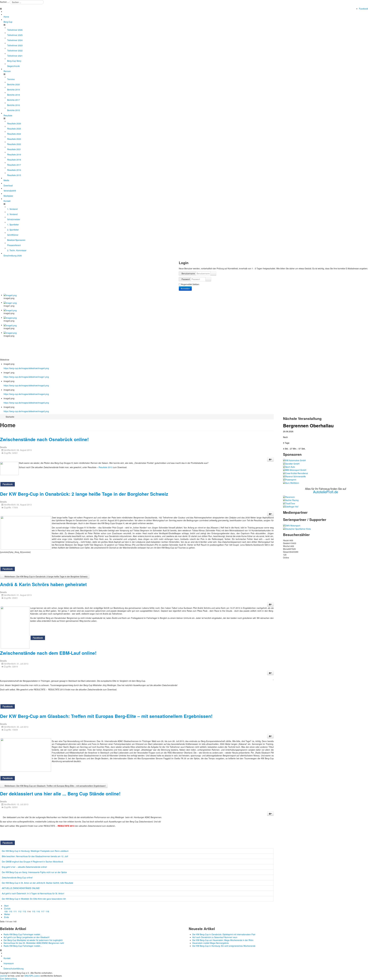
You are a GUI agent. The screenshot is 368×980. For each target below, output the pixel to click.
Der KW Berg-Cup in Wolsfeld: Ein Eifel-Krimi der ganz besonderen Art (34, 898)
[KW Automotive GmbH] (294, 460)
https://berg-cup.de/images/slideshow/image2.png (26, 411)
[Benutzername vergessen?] (213, 273)
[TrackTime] (289, 503)
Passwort (186, 279)
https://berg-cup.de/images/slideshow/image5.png (26, 402)
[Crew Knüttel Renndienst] (295, 472)
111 (15, 911)
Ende (6, 917)
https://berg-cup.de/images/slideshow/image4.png (26, 394)
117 (42, 911)
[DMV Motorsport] (291, 525)
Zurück (7, 908)
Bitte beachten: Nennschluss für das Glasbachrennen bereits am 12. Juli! (35, 856)
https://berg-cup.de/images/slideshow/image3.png (26, 385)
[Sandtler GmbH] (291, 463)
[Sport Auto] (289, 466)
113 (24, 911)
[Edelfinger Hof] (290, 506)
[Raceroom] (289, 496)
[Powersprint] (289, 479)
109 (6, 911)
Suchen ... (4, 1)
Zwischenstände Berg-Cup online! (17, 877)
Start (6, 905)
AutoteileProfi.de (325, 491)
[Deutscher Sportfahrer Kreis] (297, 528)
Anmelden (185, 288)
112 (19, 911)
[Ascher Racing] (291, 499)
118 (47, 911)
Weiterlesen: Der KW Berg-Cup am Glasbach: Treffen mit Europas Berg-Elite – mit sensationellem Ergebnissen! (55, 785)
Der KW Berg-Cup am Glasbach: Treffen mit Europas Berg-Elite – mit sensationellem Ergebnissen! (106, 716)
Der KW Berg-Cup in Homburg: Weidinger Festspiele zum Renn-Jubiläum (35, 851)
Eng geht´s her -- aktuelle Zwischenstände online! (24, 866)
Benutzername (188, 273)
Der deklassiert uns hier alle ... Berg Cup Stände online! (60, 793)
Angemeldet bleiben (190, 284)
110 (10, 911)
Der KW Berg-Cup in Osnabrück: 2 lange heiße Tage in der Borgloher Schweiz (84, 494)
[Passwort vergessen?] (208, 279)
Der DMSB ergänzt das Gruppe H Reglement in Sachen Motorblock (32, 861)
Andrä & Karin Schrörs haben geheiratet (43, 584)
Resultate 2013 (105, 467)
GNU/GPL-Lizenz (32, 975)
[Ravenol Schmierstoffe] (294, 476)
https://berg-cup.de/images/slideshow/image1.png (26, 376)
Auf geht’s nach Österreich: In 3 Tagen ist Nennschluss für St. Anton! (33, 893)
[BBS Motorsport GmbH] (294, 469)
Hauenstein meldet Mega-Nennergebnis (210, 943)
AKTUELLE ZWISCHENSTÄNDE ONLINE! (21, 888)
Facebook (363, 8)
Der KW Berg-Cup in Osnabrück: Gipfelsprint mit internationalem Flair (223, 934)
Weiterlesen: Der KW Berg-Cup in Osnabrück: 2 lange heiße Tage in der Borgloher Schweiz (46, 576)
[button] (270, 459)
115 (33, 911)
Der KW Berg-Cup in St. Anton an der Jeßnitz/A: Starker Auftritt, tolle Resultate (37, 882)
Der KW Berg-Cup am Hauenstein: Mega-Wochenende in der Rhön (222, 940)
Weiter (7, 914)
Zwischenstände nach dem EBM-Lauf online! (48, 653)
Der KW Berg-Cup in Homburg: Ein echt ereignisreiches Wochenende (223, 945)
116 (38, 911)
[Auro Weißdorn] (291, 482)
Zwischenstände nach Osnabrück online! (44, 439)
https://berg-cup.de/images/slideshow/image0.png (26, 368)
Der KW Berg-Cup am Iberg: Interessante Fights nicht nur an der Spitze (34, 872)
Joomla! (3, 975)
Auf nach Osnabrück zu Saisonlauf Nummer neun (214, 937)
